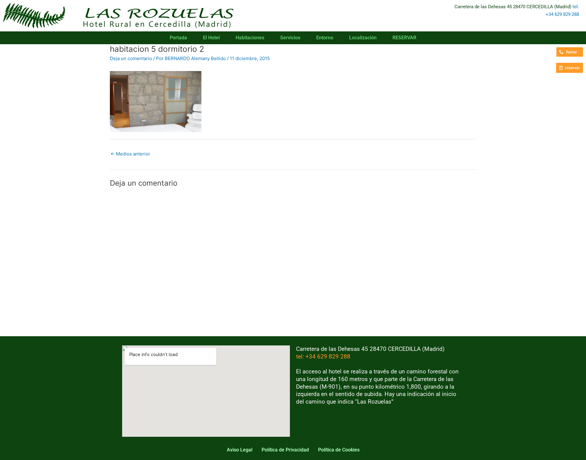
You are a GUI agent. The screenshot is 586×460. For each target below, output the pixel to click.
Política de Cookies (339, 450)
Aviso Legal (239, 450)
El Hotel (211, 38)
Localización (363, 38)
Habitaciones (250, 38)
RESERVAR (404, 38)
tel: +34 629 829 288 (323, 356)
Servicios (290, 38)
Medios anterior (130, 154)
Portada (178, 38)
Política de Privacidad (285, 450)
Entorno (324, 38)
